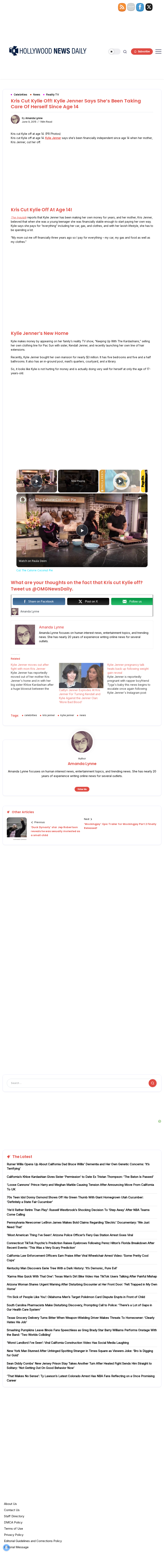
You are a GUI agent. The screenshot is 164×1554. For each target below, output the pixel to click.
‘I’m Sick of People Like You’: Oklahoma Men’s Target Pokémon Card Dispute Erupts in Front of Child (76, 1297)
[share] (139, 498)
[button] (114, 52)
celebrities (30, 715)
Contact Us (12, 1510)
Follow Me (82, 789)
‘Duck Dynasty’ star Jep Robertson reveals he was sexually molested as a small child (55, 831)
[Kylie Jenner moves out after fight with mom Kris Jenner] (35, 677)
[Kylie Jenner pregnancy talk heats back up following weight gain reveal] (131, 679)
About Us (10, 1504)
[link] (23, 500)
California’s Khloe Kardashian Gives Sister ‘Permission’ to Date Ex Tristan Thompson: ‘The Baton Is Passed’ (80, 1177)
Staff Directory (14, 1516)
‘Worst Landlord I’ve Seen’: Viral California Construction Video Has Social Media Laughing (68, 1343)
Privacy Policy (13, 1535)
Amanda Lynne (34, 118)
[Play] (120, 481)
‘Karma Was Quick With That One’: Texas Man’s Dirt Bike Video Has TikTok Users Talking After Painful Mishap (82, 1276)
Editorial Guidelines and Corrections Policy (33, 1541)
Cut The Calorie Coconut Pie (52, 499)
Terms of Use (13, 1528)
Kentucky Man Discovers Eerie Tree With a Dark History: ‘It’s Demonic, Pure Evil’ (62, 1268)
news (83, 715)
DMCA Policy (13, 1522)
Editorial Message (16, 1547)
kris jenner (49, 715)
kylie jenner (67, 715)
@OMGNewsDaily (52, 589)
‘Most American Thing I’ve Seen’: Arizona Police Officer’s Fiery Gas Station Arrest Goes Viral (70, 1235)
